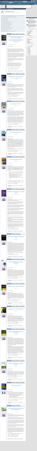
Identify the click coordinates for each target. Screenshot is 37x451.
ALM (13, 1)
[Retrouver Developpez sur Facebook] (36, 4)
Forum (29, 46)
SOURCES (27, 4)
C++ (17, 2)
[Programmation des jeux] (3, 386)
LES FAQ (11, 4)
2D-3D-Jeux (11, 2)
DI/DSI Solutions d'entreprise (7, 1)
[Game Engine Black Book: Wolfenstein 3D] (3, 237)
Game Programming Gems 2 (5, 19)
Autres (20, 3)
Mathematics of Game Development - (9, 17)
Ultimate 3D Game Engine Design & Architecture (7, 24)
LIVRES (24, 4)
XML (18, 3)
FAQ (9, 0)
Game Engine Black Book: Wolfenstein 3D (6, 23)
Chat (13, 0)
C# (18, 2)
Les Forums (29, 31)
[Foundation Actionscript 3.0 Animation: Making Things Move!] (3, 409)
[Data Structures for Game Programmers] (3, 287)
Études (22, 0)
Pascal (27, 2)
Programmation (24, 1)
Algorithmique (7, 2)
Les (29, 32)
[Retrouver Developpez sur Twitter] (35, 4)
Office (29, 1)
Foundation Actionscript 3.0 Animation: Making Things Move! (8, 31)
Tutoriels (6, 0)
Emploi (20, 0)
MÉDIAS (22, 4)
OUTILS (16, 4)
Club (26, 0)
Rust (32, 2)
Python (31, 2)
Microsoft (16, 1)
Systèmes (34, 1)
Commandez (9, 98)
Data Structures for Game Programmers (6, 25)
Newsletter (16, 0)
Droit (24, 0)
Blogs (11, 0)
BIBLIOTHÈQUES (19, 4)
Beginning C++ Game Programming (6, 26)
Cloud (10, 1)
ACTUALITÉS (6, 4)
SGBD (27, 1)
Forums (3, 0)
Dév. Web (20, 1)
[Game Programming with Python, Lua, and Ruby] (3, 332)
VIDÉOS (29, 4)
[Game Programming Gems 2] (3, 133)
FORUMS (9, 4)
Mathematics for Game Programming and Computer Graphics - (13, 16)
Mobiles (31, 1)
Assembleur (14, 2)
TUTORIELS (14, 4)
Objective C (25, 2)
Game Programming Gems (5, 18)
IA (12, 1)
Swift (34, 2)
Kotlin (22, 2)
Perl (29, 2)
